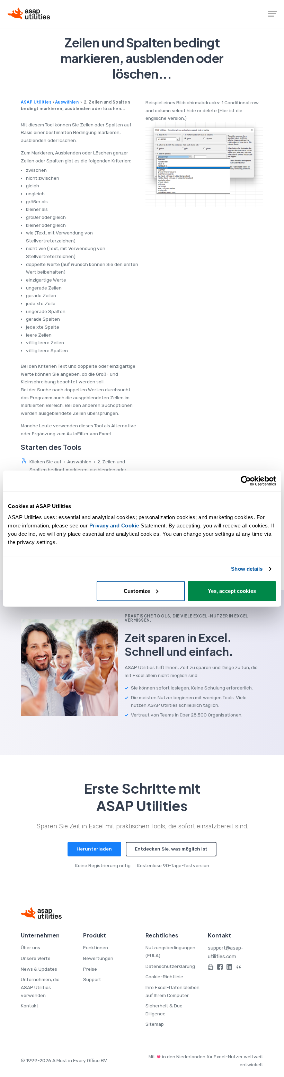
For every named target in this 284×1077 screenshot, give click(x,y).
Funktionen (95, 947)
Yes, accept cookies (232, 591)
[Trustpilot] (238, 968)
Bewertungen (98, 958)
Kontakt (29, 1005)
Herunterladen (94, 849)
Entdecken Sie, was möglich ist (171, 849)
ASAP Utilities (36, 102)
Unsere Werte (36, 958)
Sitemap (154, 1024)
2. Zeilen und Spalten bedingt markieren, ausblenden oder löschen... (77, 469)
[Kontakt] (210, 968)
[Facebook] (220, 968)
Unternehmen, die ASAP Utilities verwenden (40, 987)
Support (92, 979)
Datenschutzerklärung (170, 966)
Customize (137, 591)
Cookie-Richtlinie (164, 976)
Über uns (30, 947)
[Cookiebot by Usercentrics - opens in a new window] (245, 481)
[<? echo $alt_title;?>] (204, 164)
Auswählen (67, 102)
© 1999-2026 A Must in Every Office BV (64, 1060)
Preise (90, 969)
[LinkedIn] (229, 968)
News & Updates (39, 969)
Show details (247, 569)
